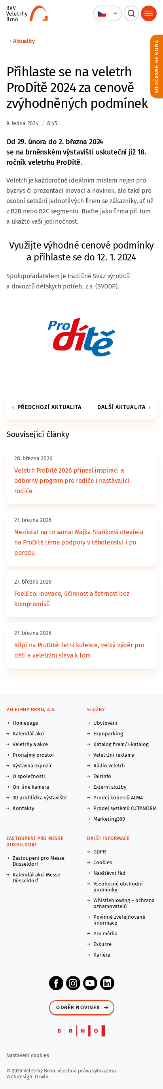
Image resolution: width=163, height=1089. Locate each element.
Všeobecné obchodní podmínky (118, 887)
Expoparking (108, 734)
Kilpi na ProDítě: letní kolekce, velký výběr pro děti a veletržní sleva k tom (79, 650)
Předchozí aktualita (49, 407)
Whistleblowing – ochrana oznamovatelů (124, 903)
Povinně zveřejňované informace (119, 920)
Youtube (90, 983)
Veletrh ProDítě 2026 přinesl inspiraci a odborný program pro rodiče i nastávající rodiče (72, 481)
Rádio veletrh (109, 766)
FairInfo (102, 776)
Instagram (73, 983)
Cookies (102, 862)
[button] (107, 13)
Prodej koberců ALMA (118, 798)
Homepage (25, 723)
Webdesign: (20, 1077)
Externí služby (109, 787)
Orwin (42, 1077)
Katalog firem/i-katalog (121, 744)
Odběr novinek (78, 1007)
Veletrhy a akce (30, 744)
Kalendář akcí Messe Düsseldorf (36, 878)
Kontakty (23, 808)
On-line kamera (31, 787)
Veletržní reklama (114, 755)
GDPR (99, 852)
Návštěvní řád (109, 873)
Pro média (105, 933)
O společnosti (29, 776)
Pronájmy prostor (33, 755)
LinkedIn (107, 983)
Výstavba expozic (32, 766)
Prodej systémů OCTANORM (125, 808)
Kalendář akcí (29, 734)
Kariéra (101, 955)
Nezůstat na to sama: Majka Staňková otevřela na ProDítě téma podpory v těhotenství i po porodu (79, 542)
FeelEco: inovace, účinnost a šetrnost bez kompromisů (71, 599)
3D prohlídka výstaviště (40, 798)
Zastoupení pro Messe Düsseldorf (38, 861)
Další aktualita (121, 407)
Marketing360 (109, 819)
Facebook (56, 983)
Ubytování (105, 723)
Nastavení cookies (27, 1055)
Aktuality (24, 41)
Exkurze (102, 944)
